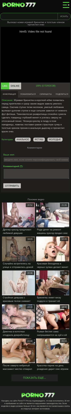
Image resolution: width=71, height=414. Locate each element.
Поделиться (62, 94)
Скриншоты (46, 94)
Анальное (23, 139)
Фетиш (39, 139)
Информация (9, 94)
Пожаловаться (28, 94)
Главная (20, 5)
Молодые (55, 139)
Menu (66, 5)
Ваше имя (8, 154)
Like (4, 86)
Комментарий (11, 166)
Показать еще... (34, 377)
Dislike (15, 86)
